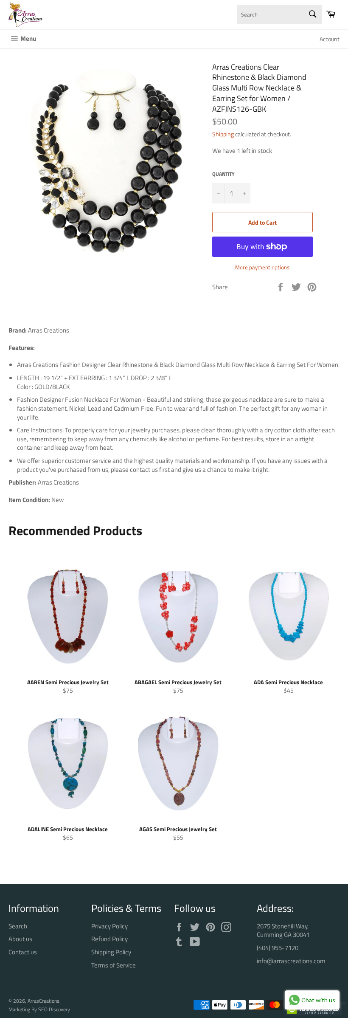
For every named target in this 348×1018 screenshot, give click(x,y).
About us (20, 939)
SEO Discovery (54, 1009)
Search (17, 926)
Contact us (22, 952)
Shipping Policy (111, 952)
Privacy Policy (109, 926)
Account (330, 38)
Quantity (223, 174)
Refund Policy (109, 939)
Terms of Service (113, 965)
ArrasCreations (43, 1001)
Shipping (223, 134)
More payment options (262, 267)
